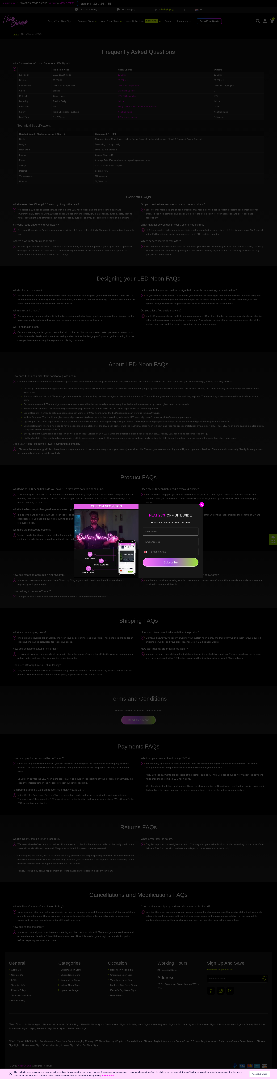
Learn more (108, 1075)
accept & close (259, 1074)
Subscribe (171, 562)
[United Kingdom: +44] (146, 552)
